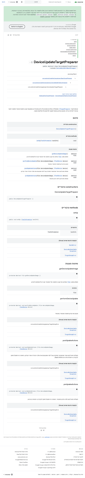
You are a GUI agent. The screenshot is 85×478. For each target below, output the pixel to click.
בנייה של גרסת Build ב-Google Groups (45, 465)
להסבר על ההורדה (78, 457)
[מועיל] (11, 35)
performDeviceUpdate (30, 161)
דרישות (81, 454)
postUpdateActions (31, 168)
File (60, 157)
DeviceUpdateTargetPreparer (65, 129)
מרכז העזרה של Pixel (22, 454)
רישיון (58, 474)
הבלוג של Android (50, 457)
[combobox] (33, 1)
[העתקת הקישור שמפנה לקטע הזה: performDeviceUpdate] (58, 299)
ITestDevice (58, 161)
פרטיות (53, 474)
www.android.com (23, 457)
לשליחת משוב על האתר (44, 474)
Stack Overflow (24, 462)
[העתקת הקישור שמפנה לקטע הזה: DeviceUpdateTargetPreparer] (53, 192)
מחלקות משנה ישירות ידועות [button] (58, 94)
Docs (69, 2)
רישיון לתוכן (47, 437)
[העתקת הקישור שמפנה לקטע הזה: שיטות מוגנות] (63, 264)
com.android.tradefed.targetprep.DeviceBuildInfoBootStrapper (50, 82)
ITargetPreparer (64, 109)
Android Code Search (55, 2)
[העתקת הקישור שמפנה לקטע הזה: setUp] (71, 213)
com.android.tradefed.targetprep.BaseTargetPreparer (57, 78)
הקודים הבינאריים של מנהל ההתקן (74, 465)
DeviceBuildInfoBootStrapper (66, 68)
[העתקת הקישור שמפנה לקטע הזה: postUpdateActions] (61, 341)
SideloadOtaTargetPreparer (46, 95)
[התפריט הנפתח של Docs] (65, 2)
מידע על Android (78, 474)
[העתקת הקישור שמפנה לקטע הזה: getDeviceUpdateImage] (57, 269)
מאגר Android (79, 451)
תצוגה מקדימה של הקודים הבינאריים (73, 459)
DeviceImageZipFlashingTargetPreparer (66, 95)
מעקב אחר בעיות (23, 465)
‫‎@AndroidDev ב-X (50, 454)
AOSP (76, 35)
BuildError (72, 245)
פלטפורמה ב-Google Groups (47, 462)
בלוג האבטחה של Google (48, 459)
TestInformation (46, 140)
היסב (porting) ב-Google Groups (46, 467)
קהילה (70, 474)
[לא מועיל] (8, 35)
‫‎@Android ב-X (51, 451)
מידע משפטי (64, 474)
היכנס (3, 2)
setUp (38, 140)
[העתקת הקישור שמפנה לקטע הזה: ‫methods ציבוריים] (60, 208)
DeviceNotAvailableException (70, 250)
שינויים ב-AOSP (45, 17)
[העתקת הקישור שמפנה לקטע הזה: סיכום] (71, 118)
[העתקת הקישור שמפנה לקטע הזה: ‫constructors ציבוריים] (56, 187)
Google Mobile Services (21, 459)
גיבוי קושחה (80, 462)
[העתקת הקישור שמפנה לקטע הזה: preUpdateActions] (62, 384)
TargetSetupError (70, 255)
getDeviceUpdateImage (59, 154)
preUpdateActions (31, 175)
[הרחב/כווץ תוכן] (71, 40)
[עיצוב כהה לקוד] (77, 197)
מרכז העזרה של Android (21, 451)
